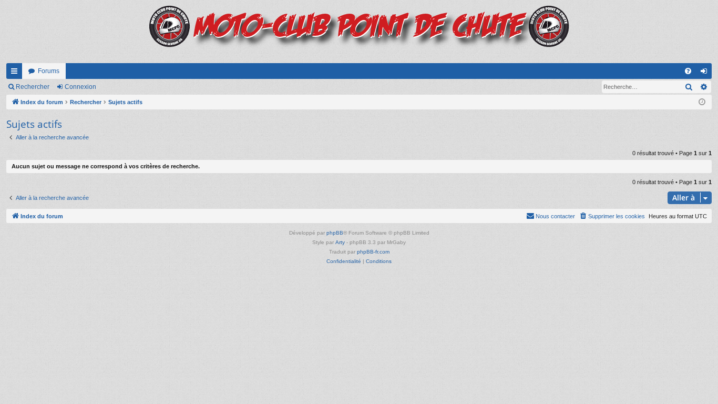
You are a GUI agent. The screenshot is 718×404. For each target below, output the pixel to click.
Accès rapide (16, 73)
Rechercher (32, 86)
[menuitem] (688, 71)
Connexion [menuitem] (706, 73)
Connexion (80, 86)
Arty (340, 242)
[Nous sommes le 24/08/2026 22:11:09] (702, 102)
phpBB (334, 233)
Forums (48, 71)
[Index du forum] (359, 31)
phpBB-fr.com (373, 252)
